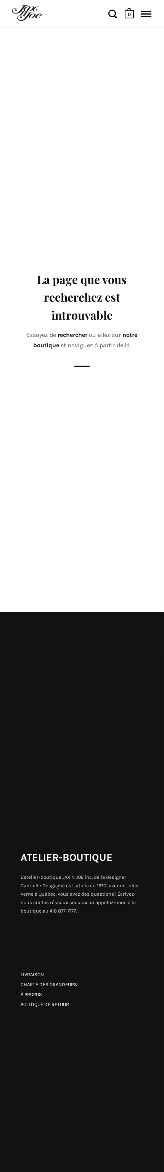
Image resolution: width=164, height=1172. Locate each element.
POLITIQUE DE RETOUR (45, 1004)
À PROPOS (31, 994)
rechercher (73, 334)
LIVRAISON (32, 974)
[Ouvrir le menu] (146, 14)
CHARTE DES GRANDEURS (49, 984)
